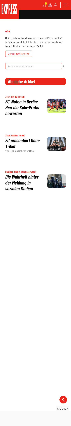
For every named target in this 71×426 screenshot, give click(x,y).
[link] (9, 9)
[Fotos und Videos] (50, 5)
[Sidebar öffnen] (65, 5)
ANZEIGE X (62, 408)
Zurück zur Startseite (18, 53)
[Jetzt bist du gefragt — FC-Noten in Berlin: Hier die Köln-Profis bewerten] (56, 106)
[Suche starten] (64, 65)
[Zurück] (63, 399)
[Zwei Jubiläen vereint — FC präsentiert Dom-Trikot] (56, 144)
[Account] (55, 5)
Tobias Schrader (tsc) (22, 150)
